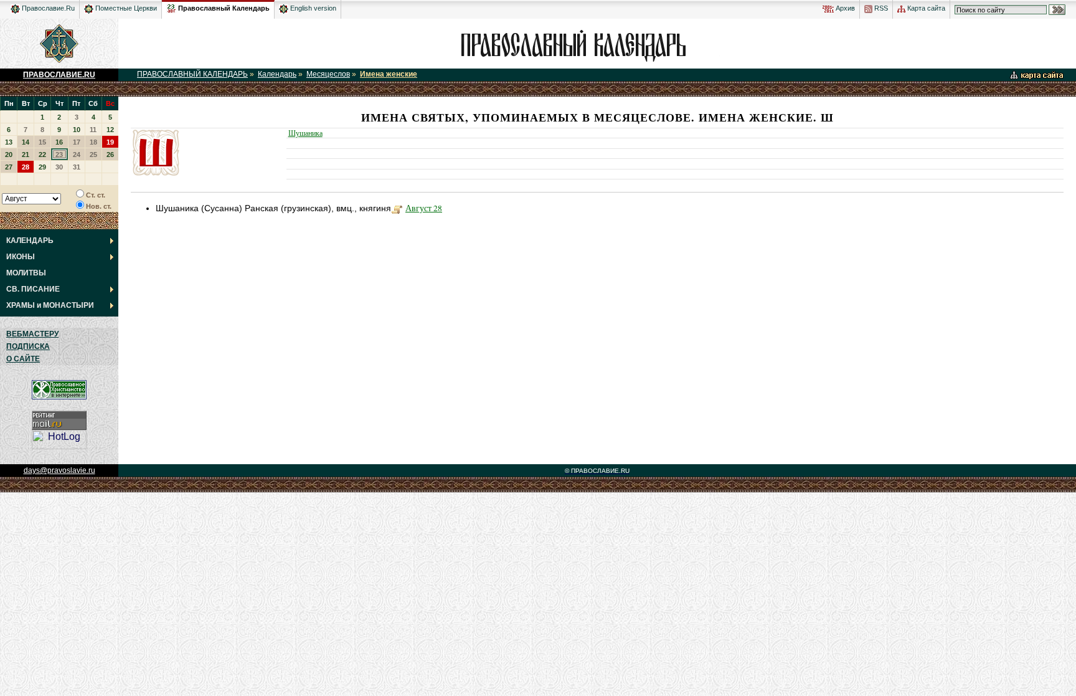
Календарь (277, 74)
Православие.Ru (47, 8)
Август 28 (423, 208)
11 (93, 129)
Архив (844, 8)
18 (93, 142)
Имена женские (388, 74)
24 (76, 154)
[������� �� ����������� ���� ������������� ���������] (171, 6)
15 (42, 142)
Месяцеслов (328, 74)
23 (59, 154)
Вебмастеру (32, 334)
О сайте (23, 359)
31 (76, 167)
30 (59, 167)
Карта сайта (925, 8)
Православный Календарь (224, 8)
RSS (880, 8)
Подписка (28, 346)
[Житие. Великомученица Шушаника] (397, 208)
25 (93, 154)
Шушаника (305, 133)
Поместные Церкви (125, 8)
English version (312, 8)
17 (76, 142)
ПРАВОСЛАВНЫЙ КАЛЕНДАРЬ (192, 74)
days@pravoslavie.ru (59, 470)
